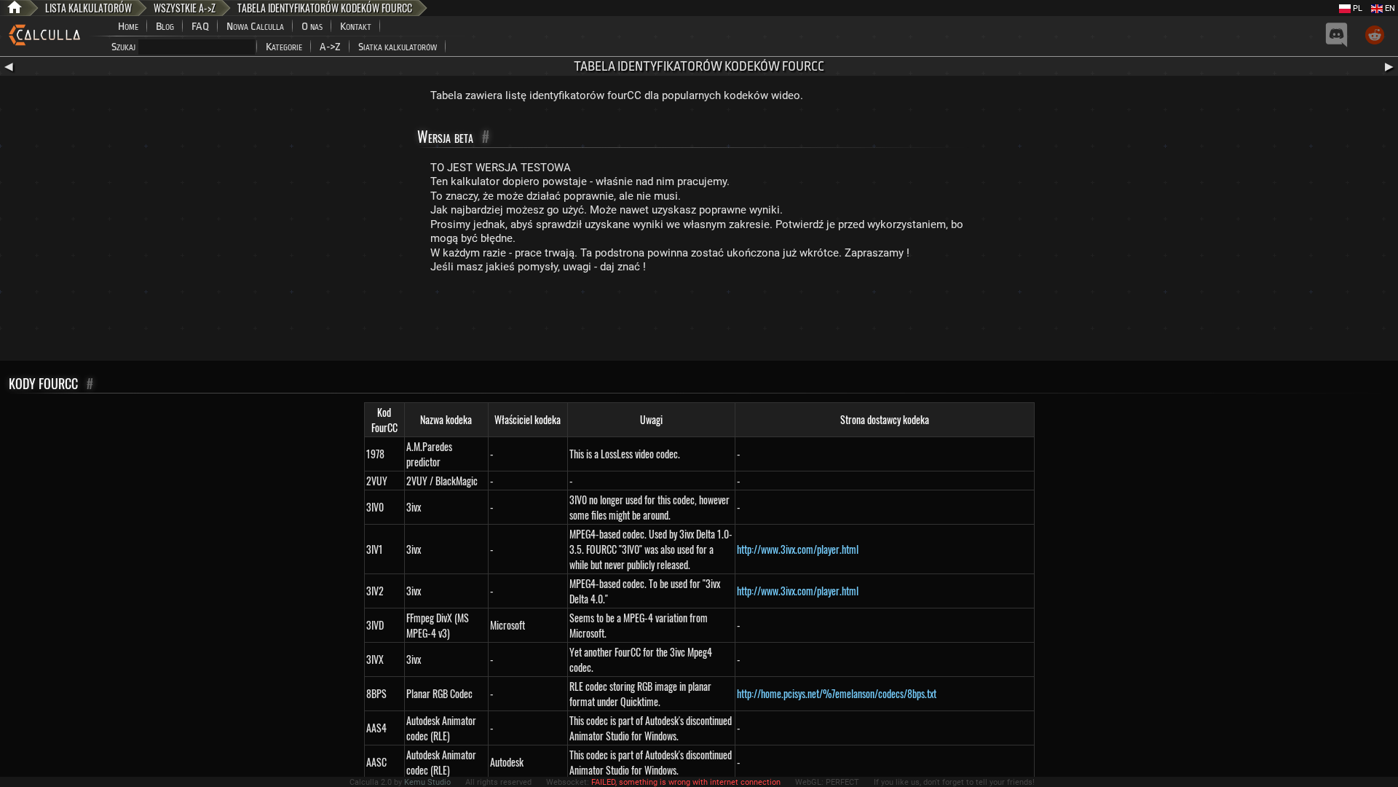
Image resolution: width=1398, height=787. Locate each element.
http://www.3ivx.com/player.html (797, 549)
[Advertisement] (699, 320)
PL (1356, 8)
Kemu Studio (427, 782)
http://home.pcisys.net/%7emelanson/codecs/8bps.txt (836, 693)
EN (1389, 8)
